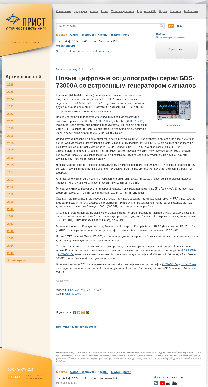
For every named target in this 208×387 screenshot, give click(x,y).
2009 (10, 209)
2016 (10, 157)
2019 (10, 135)
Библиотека (191, 11)
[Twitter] (79, 312)
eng (180, 25)
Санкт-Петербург (82, 34)
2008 (10, 216)
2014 (10, 172)
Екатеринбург (121, 34)
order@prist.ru (65, 45)
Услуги (94, 11)
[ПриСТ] (25, 29)
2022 (10, 113)
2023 (10, 106)
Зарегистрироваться (171, 37)
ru (171, 25)
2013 (10, 179)
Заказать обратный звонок (72, 51)
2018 (10, 143)
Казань (103, 34)
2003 (10, 253)
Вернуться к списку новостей (77, 326)
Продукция (80, 11)
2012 (10, 187)
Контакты (175, 11)
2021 (10, 121)
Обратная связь (103, 51)
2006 (10, 231)
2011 (10, 194)
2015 (10, 165)
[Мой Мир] (87, 312)
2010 (10, 201)
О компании (63, 11)
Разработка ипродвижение (26, 377)
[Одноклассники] (83, 312)
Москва (61, 34)
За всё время (16, 260)
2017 (10, 150)
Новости (86, 69)
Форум (163, 11)
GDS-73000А (73, 293)
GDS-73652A (173, 125)
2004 (10, 245)
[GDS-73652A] (173, 122)
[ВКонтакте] (75, 312)
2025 (10, 91)
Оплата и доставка (122, 11)
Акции (104, 11)
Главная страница (67, 69)
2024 (10, 99)
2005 (10, 238)
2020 (10, 128)
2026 (10, 84)
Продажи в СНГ (146, 11)
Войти (160, 34)
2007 (10, 223)
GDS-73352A (76, 103)
